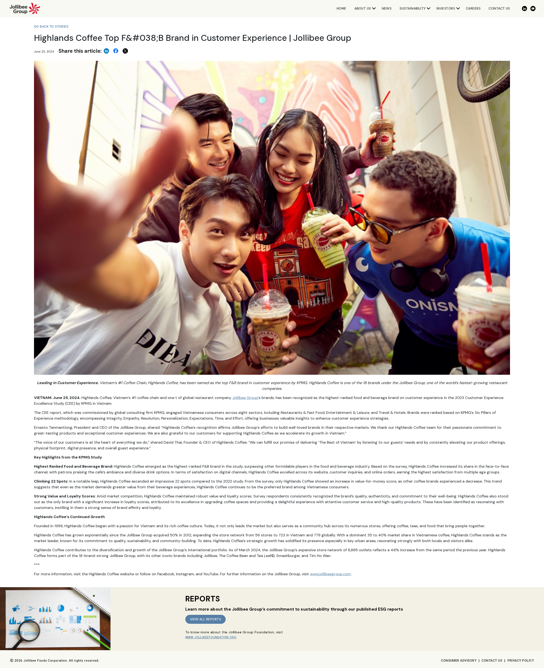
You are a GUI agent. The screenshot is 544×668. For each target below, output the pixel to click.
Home (341, 8)
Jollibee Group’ (245, 397)
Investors (445, 8)
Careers (473, 8)
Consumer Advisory (458, 660)
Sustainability (412, 8)
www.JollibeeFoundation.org (211, 637)
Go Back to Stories (51, 26)
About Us (362, 8)
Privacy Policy (520, 660)
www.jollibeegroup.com (330, 574)
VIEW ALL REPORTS (205, 619)
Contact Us (499, 8)
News (387, 8)
